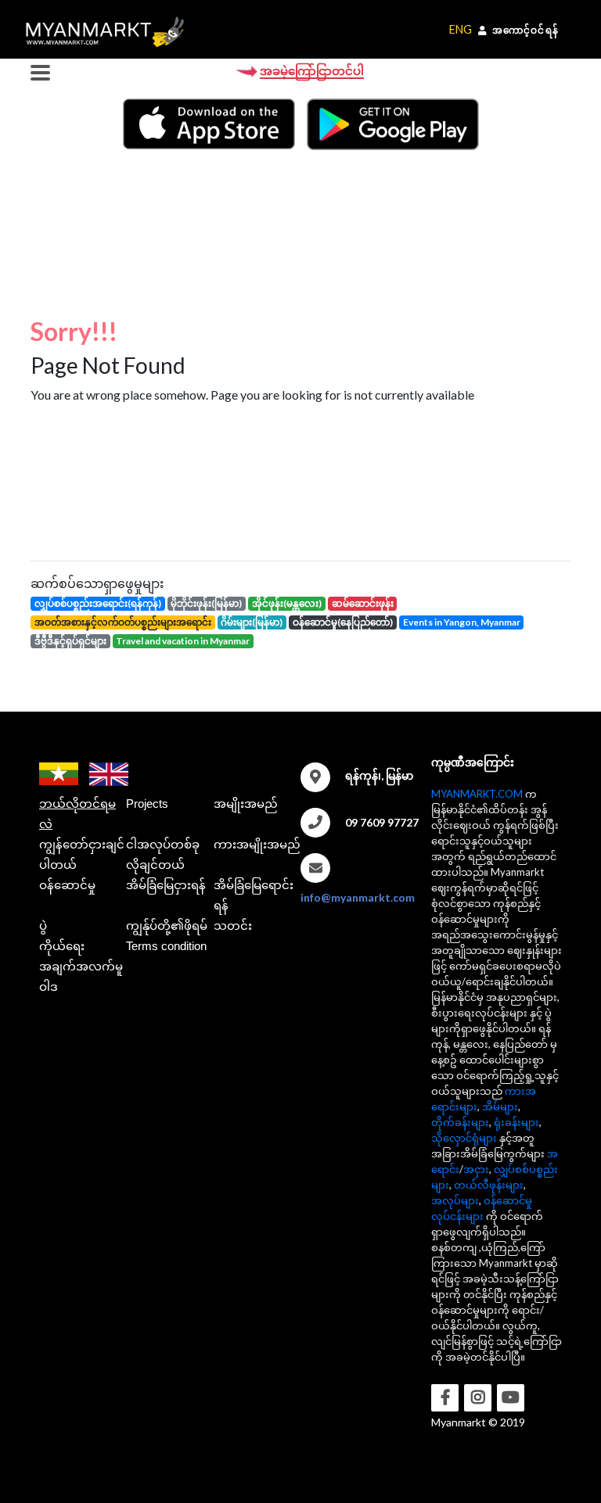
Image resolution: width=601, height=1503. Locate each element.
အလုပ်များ (455, 1200)
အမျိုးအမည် (246, 803)
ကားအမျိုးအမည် (257, 844)
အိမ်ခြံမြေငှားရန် (166, 884)
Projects (147, 803)
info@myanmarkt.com (357, 897)
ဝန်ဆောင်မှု (67, 884)
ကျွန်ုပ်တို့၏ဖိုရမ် (166, 925)
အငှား (476, 1169)
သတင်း (233, 925)
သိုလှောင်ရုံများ (464, 1138)
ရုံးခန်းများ (516, 1122)
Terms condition (166, 945)
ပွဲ (43, 925)
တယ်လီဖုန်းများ (489, 1184)
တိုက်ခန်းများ (460, 1122)
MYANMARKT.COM (477, 793)
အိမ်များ (500, 1106)
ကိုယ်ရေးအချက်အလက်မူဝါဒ (81, 966)
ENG (460, 29)
